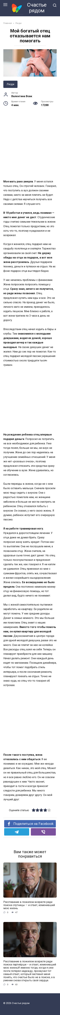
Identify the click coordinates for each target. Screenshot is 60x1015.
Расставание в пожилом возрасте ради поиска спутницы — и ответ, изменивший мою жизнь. (29, 905)
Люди (10, 84)
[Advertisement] (30, 148)
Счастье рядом (36, 8)
